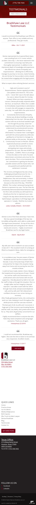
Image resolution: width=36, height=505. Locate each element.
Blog (2, 421)
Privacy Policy (18, 496)
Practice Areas (6, 407)
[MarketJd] (32, 502)
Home (3, 405)
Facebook (6, 486)
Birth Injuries (5, 414)
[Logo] (5, 3)
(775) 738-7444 (18, 3)
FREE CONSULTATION (18, 14)
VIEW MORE (18, 348)
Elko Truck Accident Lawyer (10, 416)
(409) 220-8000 (6, 446)
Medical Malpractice (8, 412)
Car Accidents (6, 409)
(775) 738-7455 (13, 449)
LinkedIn (6, 489)
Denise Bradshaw (7, 418)
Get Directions (8, 431)
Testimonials (5, 423)
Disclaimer (10, 496)
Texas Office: (7, 439)
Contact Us (5, 425)
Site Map (4, 496)
